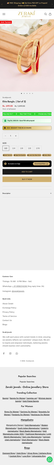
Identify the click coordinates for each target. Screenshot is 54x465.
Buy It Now (27, 179)
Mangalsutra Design (15, 425)
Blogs (5, 324)
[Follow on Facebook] (4, 353)
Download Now (40, 164)
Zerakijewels (7, 97)
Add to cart (27, 172)
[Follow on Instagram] (10, 353)
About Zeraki (8, 303)
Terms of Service (10, 316)
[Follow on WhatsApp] (17, 353)
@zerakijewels (18, 291)
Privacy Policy (8, 312)
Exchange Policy (9, 308)
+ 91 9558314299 (20, 286)
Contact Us (7, 320)
